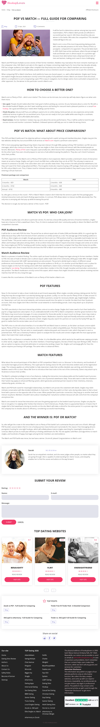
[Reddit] (44, 638)
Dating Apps (29, 683)
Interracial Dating (31, 687)
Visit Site (16, 580)
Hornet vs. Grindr (48, 708)
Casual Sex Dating (48, 690)
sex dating (15, 268)
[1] (10, 488)
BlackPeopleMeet (48, 666)
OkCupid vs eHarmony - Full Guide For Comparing (23, 618)
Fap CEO (45, 673)
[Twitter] (54, 638)
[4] (17, 488)
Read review (17, 574)
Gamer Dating (47, 701)
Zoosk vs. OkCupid (31, 708)
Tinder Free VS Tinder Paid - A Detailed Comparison (70, 606)
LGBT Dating (46, 680)
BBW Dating (29, 694)
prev (46, 590)
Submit (9, 522)
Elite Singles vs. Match (33, 711)
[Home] (13, 3)
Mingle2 (45, 662)
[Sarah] (14, 459)
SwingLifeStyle (30, 659)
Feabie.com (46, 669)
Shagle (27, 676)
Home (4, 655)
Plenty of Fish (20, 150)
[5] (20, 488)
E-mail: (54, 493)
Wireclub (28, 669)
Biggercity (28, 673)
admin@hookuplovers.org (83, 658)
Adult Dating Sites (48, 704)
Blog (5, 26)
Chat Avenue (29, 662)
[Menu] (97, 3)
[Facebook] (49, 638)
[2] (13, 488)
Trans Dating (29, 701)
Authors (5, 662)
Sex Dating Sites (31, 690)
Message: (6, 503)
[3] (15, 488)
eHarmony (29, 680)
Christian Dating (48, 694)
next (53, 590)
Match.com (49, 140)
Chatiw (44, 659)
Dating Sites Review (9, 659)
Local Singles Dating (32, 704)
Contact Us (6, 669)
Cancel (21, 522)
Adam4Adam (29, 655)
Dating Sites (46, 683)
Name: (4, 493)
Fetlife (44, 655)
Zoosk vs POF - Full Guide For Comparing (19, 606)
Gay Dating (46, 697)
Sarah (31, 450)
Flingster (28, 666)
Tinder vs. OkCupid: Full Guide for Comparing (68, 618)
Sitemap (5, 680)
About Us (5, 666)
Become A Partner (8, 676)
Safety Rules (6, 673)
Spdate (44, 676)
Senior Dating (30, 697)
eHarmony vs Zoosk (32, 717)
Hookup (45, 687)
